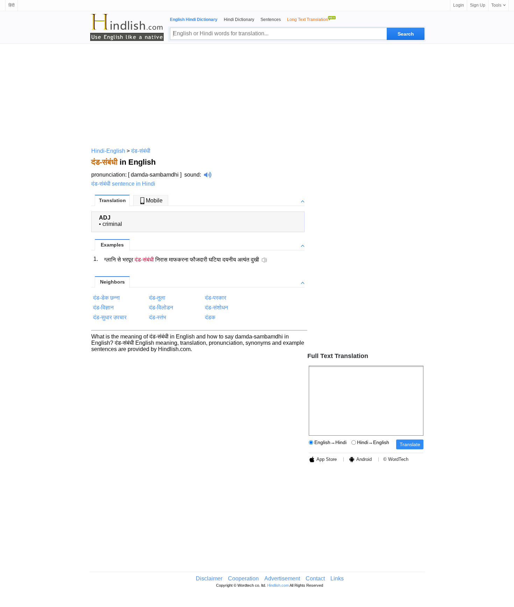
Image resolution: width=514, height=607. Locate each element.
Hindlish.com (278, 585)
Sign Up (477, 5)
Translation (112, 200)
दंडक (210, 317)
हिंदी (11, 5)
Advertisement (282, 578)
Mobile (154, 200)
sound (192, 175)
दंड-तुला (157, 298)
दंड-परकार (215, 298)
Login (458, 5)
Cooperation (243, 578)
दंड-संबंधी (140, 151)
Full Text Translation (337, 355)
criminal (112, 224)
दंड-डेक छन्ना (106, 298)
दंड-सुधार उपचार (110, 317)
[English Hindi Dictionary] (127, 27)
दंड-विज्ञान (103, 307)
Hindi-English (108, 151)
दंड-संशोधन (216, 307)
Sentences (270, 19)
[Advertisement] (257, 94)
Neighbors (112, 282)
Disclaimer (209, 578)
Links (337, 578)
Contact (315, 578)
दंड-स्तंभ (157, 317)
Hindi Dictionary (239, 19)
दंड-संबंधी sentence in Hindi (123, 184)
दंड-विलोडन (161, 307)
